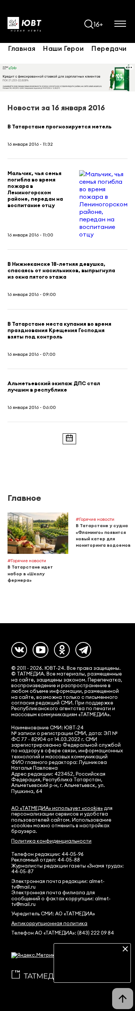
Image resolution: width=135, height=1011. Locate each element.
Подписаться (92, 971)
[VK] (19, 650)
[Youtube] (40, 650)
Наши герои (63, 48)
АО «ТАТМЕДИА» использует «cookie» (57, 808)
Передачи (109, 48)
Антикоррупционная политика (49, 923)
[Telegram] (83, 650)
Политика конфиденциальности (51, 841)
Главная (21, 48)
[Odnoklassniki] (62, 650)
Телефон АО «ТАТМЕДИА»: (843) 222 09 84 (62, 933)
